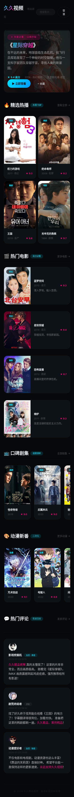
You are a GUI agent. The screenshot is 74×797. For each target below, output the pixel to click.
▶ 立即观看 (19, 83)
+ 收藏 (41, 83)
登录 (64, 12)
